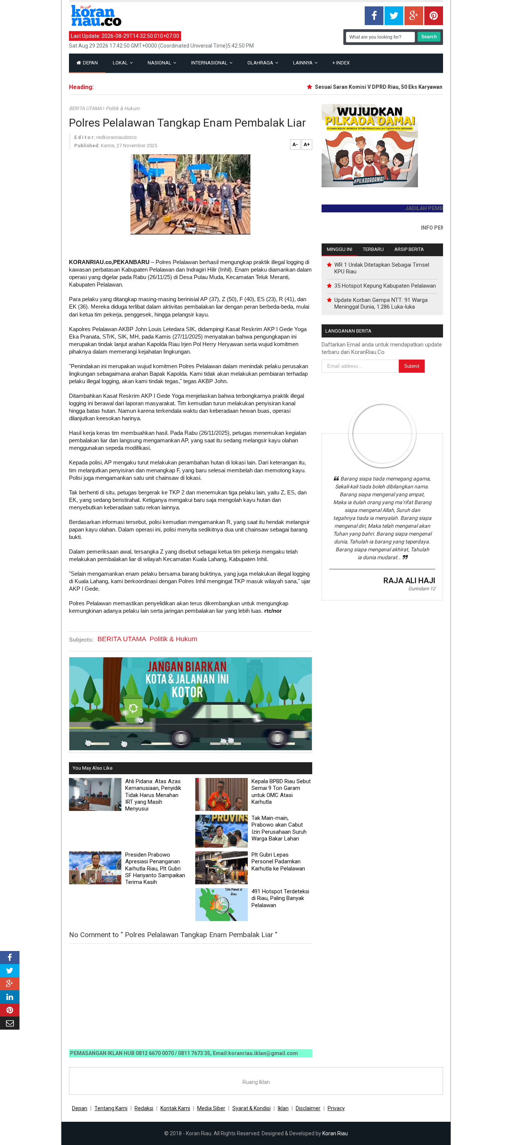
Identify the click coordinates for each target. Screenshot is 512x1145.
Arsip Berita (409, 249)
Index (341, 63)
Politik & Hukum (122, 108)
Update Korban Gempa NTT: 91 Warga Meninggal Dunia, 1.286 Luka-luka (381, 303)
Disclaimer (308, 1108)
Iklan (283, 1108)
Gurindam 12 (421, 588)
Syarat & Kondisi (251, 1108)
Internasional (210, 63)
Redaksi (144, 1108)
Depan (90, 63)
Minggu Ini (339, 249)
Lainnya (303, 63)
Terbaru (373, 249)
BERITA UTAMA (86, 108)
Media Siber (211, 1108)
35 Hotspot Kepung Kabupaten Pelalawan (385, 285)
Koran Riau (335, 1133)
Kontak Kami (175, 1108)
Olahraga (260, 63)
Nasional (160, 63)
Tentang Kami (110, 1108)
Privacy (336, 1108)
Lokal (121, 63)
